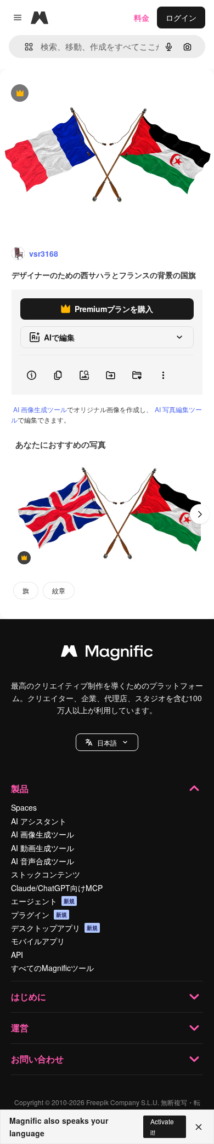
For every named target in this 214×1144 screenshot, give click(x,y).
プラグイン (39, 914)
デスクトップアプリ (54, 927)
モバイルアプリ (38, 940)
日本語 (107, 742)
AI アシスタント (38, 821)
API (17, 954)
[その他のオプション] (163, 375)
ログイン (181, 17)
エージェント (43, 900)
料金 (141, 17)
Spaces (24, 807)
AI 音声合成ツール (42, 861)
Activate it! (162, 1126)
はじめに (28, 996)
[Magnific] (107, 653)
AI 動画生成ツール (42, 847)
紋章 (58, 590)
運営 (20, 1027)
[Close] (199, 1127)
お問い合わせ (37, 1059)
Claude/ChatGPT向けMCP (57, 887)
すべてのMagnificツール (52, 967)
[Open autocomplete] (24, 47)
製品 (20, 788)
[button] (107, 742)
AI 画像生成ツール (40, 409)
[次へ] (200, 514)
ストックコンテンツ (45, 874)
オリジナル (75, 94)
